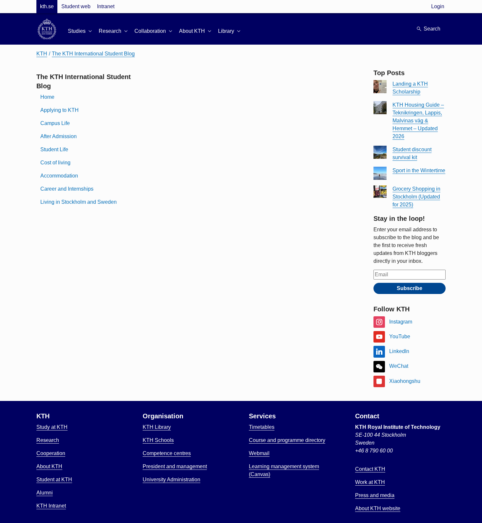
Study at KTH (52, 427)
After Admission (58, 136)
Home (47, 97)
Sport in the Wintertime (418, 170)
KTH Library (157, 427)
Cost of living (55, 162)
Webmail (259, 453)
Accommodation (59, 175)
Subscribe (409, 288)
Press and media (374, 495)
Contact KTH (370, 469)
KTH (41, 53)
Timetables (261, 427)
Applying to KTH (59, 110)
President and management (175, 466)
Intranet (105, 6)
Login (437, 6)
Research (47, 440)
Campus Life (55, 123)
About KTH (49, 466)
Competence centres (167, 453)
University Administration (171, 479)
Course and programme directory (287, 440)
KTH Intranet (51, 506)
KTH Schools (158, 440)
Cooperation (50, 453)
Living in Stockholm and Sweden (78, 202)
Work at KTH (370, 482)
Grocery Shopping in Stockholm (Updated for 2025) (416, 196)
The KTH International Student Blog (93, 53)
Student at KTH (54, 479)
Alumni (44, 492)
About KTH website (377, 508)
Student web (75, 6)
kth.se (47, 6)
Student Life (54, 149)
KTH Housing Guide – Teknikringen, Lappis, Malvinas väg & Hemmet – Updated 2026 (418, 120)
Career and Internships (66, 189)
